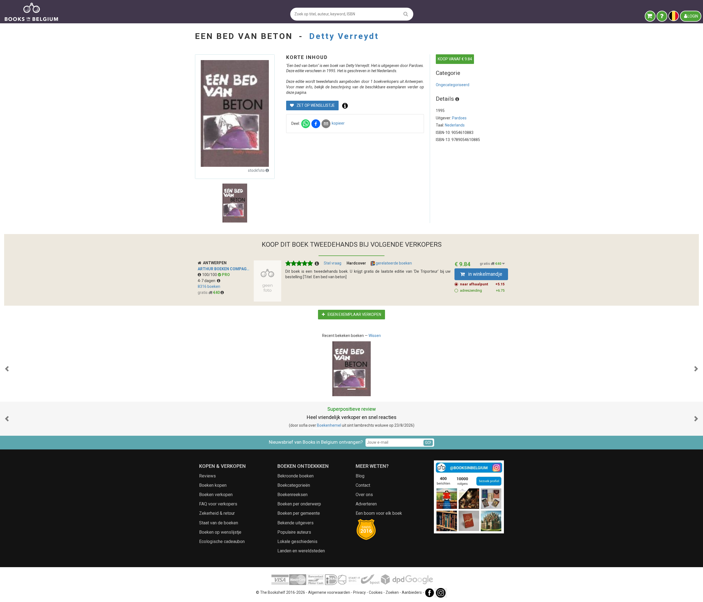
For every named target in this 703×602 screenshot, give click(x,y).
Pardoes (459, 118)
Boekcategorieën (293, 485)
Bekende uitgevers (295, 522)
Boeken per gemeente (298, 513)
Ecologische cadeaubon (222, 541)
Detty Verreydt (344, 36)
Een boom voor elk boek (379, 513)
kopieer (338, 123)
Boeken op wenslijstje (220, 532)
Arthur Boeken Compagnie (225, 269)
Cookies (376, 592)
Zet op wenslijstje (315, 105)
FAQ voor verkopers (218, 504)
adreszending (482, 290)
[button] (7, 368)
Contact (363, 485)
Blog (360, 476)
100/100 (210, 274)
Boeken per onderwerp (299, 504)
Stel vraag (332, 263)
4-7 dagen (207, 281)
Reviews (207, 476)
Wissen (375, 335)
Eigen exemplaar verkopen (354, 314)
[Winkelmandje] (650, 16)
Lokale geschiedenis (297, 541)
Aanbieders (412, 592)
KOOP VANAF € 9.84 (455, 59)
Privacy (359, 592)
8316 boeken (209, 286)
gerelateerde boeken (393, 263)
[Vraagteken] (662, 16)
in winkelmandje (484, 274)
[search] (405, 14)
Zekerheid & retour (217, 513)
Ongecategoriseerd (452, 85)
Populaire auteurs (294, 532)
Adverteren (366, 504)
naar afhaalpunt (482, 284)
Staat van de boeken (218, 522)
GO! (428, 442)
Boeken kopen (213, 485)
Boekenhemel (329, 425)
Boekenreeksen (292, 494)
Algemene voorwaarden (329, 592)
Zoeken (392, 592)
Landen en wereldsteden (301, 550)
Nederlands (455, 125)
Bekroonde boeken (295, 476)
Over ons (364, 494)
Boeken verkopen (216, 494)
